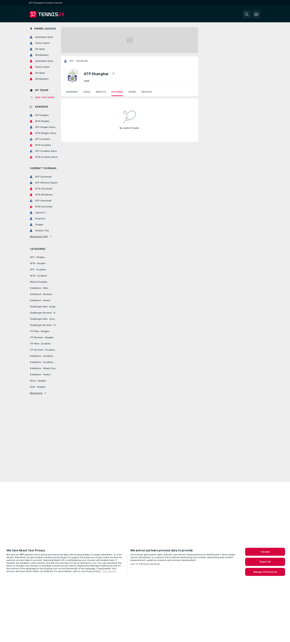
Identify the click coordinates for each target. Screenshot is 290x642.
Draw (132, 91)
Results (101, 91)
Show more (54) (39, 236)
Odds (86, 91)
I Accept (265, 551)
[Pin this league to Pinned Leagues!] (113, 74)
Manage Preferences (265, 571)
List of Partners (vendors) (145, 564)
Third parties (109, 571)
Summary (72, 91)
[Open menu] (256, 14)
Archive (146, 91)
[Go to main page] (57, 14)
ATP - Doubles (78, 61)
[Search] (247, 14)
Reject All (265, 561)
